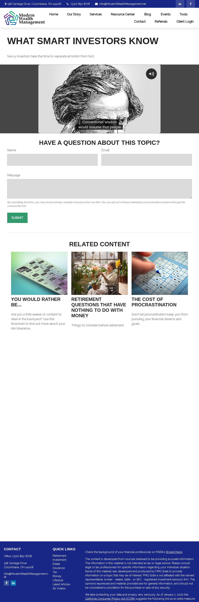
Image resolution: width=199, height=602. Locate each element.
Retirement (59, 555)
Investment (59, 559)
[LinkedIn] (180, 4)
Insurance (59, 568)
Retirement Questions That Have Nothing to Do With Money (98, 307)
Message (13, 175)
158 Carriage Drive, (34, 3)
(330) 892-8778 (22, 556)
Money (57, 576)
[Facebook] (190, 4)
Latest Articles (61, 584)
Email (105, 150)
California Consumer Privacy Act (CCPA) (110, 598)
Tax (55, 572)
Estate (56, 563)
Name (11, 150)
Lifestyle (58, 580)
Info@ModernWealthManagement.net (123, 3)
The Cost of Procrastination (154, 302)
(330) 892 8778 (80, 3)
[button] (54, 14)
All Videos (59, 588)
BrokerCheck (174, 552)
